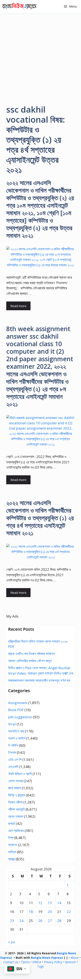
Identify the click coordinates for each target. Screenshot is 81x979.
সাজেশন (12, 844)
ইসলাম (12, 752)
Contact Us (10, 962)
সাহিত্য (12, 851)
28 (59, 920)
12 (40, 902)
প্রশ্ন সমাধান (15, 816)
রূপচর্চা (11, 823)
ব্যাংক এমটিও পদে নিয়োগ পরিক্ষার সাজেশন (31, 653)
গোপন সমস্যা (15, 780)
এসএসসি (13, 766)
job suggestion (20, 717)
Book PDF (16, 709)
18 (31, 911)
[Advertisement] (40, 55)
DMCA (36, 962)
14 (59, 902)
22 (69, 911)
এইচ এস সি (15, 759)
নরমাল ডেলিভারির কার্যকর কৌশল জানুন (30, 660)
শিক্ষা (11, 837)
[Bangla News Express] (19, 6)
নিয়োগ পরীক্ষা (15, 802)
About (75, 958)
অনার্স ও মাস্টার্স (17, 738)
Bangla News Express (47, 958)
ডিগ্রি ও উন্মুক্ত (16, 795)
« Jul (11, 942)
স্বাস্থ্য (11, 859)
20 (50, 911)
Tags (40, 966)
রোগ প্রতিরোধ (16, 830)
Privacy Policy (53, 962)
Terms (25, 962)
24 (21, 920)
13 (50, 902)
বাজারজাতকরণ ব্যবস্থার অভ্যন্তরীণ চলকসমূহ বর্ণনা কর (39, 680)
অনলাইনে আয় (16, 731)
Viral (12, 724)
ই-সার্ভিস (13, 745)
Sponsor (70, 962)
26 (40, 920)
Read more (18, 306)
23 (12, 920)
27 (50, 920)
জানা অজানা (14, 788)
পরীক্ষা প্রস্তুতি (16, 809)
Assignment (17, 702)
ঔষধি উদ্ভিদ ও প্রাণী (20, 773)
